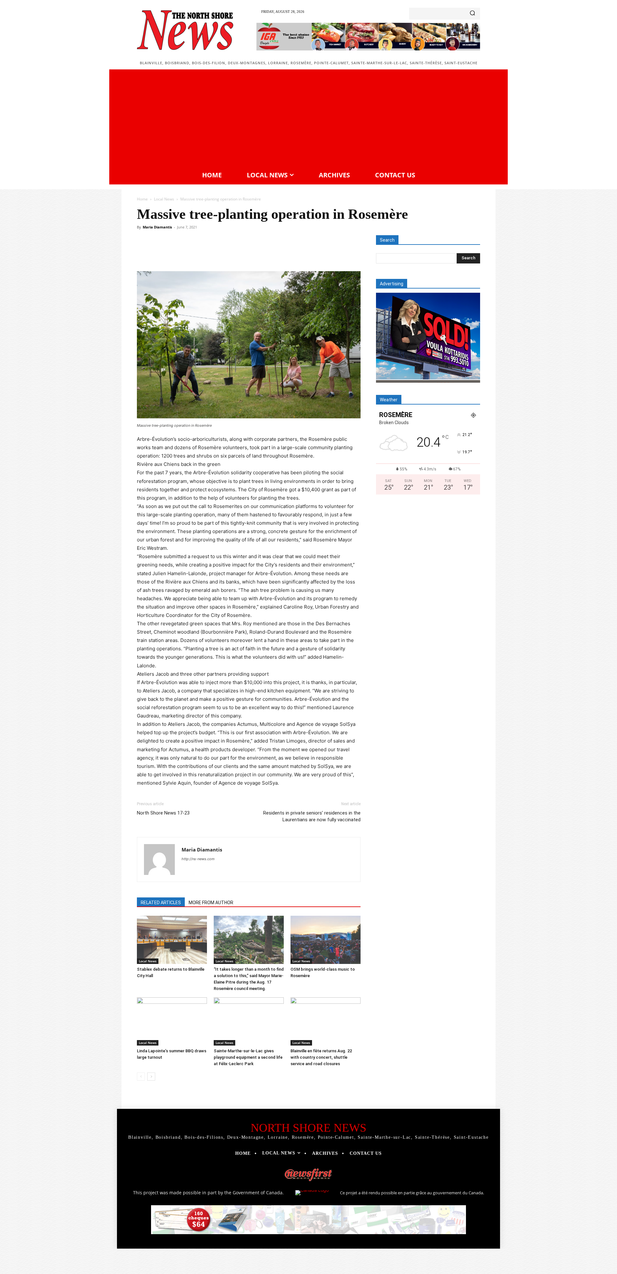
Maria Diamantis (157, 227)
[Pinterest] (210, 252)
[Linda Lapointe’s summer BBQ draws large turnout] (172, 1021)
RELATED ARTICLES (161, 902)
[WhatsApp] (225, 252)
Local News (164, 199)
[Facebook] (181, 252)
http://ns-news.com (198, 859)
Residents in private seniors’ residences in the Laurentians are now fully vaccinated (312, 816)
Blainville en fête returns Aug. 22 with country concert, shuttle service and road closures (321, 1057)
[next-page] (151, 1077)
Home (142, 199)
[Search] (472, 14)
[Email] (255, 252)
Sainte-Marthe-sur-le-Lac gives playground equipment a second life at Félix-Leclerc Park (248, 1057)
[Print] (270, 252)
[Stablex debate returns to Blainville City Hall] (172, 940)
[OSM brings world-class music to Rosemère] (326, 940)
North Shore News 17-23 (163, 813)
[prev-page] (141, 1077)
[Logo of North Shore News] (185, 30)
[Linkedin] (240, 252)
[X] (196, 252)
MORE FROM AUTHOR (211, 902)
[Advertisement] (308, 119)
